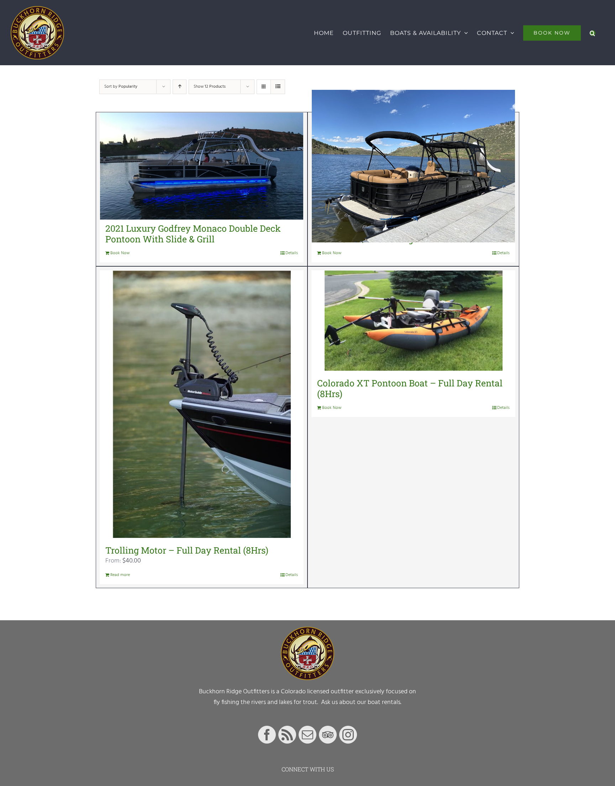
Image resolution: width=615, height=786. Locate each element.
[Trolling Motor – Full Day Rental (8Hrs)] (201, 404)
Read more (120, 575)
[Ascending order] (179, 86)
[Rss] (287, 735)
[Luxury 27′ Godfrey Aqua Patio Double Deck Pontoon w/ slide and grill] (413, 166)
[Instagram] (348, 735)
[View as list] (278, 87)
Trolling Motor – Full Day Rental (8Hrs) (186, 550)
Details (291, 253)
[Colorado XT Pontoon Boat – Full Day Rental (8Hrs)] (413, 321)
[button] (592, 33)
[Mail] (307, 735)
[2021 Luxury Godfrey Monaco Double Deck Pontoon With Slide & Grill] (201, 166)
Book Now (120, 253)
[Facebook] (267, 735)
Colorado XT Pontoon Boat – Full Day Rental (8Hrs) (410, 388)
